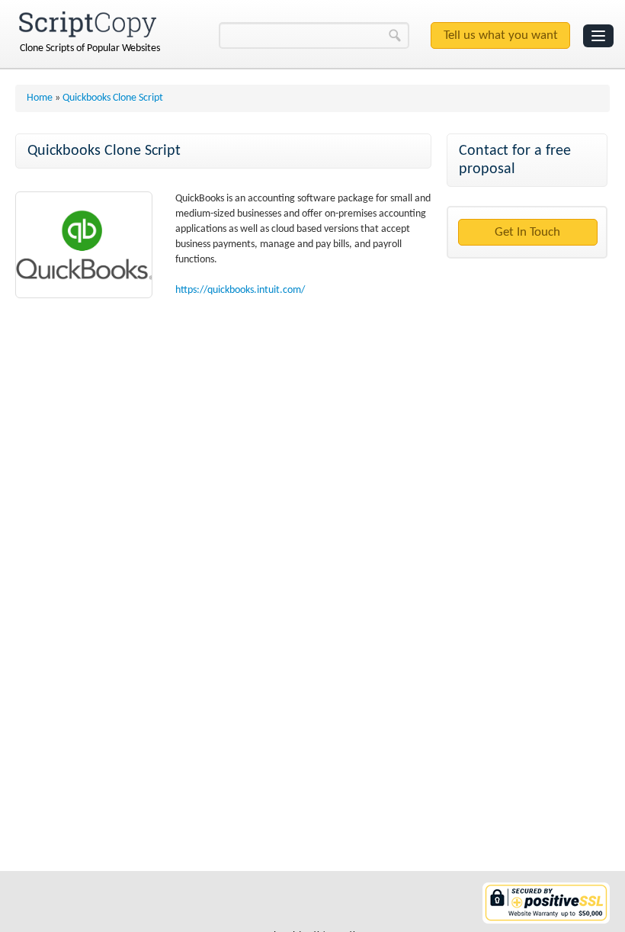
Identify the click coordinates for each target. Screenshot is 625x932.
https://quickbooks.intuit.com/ (240, 290)
